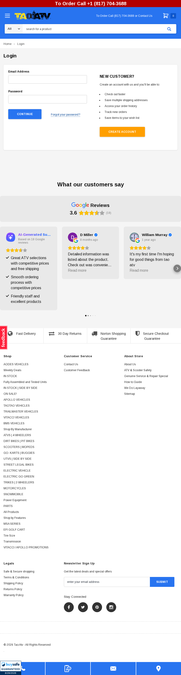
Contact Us (71, 364)
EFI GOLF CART (14, 529)
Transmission (12, 541)
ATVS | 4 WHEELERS (17, 435)
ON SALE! (10, 394)
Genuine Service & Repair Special (146, 376)
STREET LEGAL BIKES (19, 464)
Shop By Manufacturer (18, 429)
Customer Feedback (77, 370)
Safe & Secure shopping (19, 571)
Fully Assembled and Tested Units (25, 382)
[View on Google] (72, 237)
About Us (130, 364)
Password (15, 91)
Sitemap (129, 394)
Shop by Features (15, 518)
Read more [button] (77, 270)
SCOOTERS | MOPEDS (19, 447)
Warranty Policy (14, 595)
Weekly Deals (12, 370)
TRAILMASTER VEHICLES (21, 411)
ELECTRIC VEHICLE (17, 470)
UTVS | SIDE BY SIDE (18, 458)
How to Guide (133, 382)
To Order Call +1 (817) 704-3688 (90, 3)
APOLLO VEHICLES (17, 399)
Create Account (122, 131)
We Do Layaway (134, 388)
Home (8, 44)
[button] (10, 668)
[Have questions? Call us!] (22, 668)
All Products (11, 512)
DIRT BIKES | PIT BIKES (19, 441)
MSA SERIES (12, 523)
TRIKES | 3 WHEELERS (19, 482)
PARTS (8, 506)
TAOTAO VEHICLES (17, 405)
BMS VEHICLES (14, 423)
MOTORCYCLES (15, 488)
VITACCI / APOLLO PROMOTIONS (26, 547)
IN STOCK (10, 376)
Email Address (18, 71)
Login (21, 44)
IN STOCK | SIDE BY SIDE (20, 388)
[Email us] (113, 668)
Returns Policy (13, 589)
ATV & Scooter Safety (138, 370)
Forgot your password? (65, 114)
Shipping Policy (13, 583)
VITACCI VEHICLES (16, 417)
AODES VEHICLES (16, 364)
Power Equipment (15, 500)
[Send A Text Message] (67, 668)
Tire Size (9, 535)
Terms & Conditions (16, 577)
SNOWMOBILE (13, 494)
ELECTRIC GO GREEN (19, 476)
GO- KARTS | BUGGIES (19, 453)
